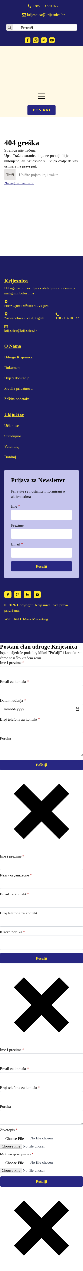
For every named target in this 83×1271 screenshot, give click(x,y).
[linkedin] (44, 40)
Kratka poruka (12, 932)
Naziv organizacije (16, 875)
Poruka (5, 738)
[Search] (9, 27)
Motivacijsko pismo (16, 1154)
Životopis (8, 1130)
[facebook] (27, 40)
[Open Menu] (41, 96)
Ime (15, 506)
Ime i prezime (12, 663)
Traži (10, 175)
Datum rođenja (13, 700)
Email (17, 544)
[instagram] (36, 40)
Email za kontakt (14, 681)
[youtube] (52, 40)
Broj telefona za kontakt (20, 719)
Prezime (17, 525)
